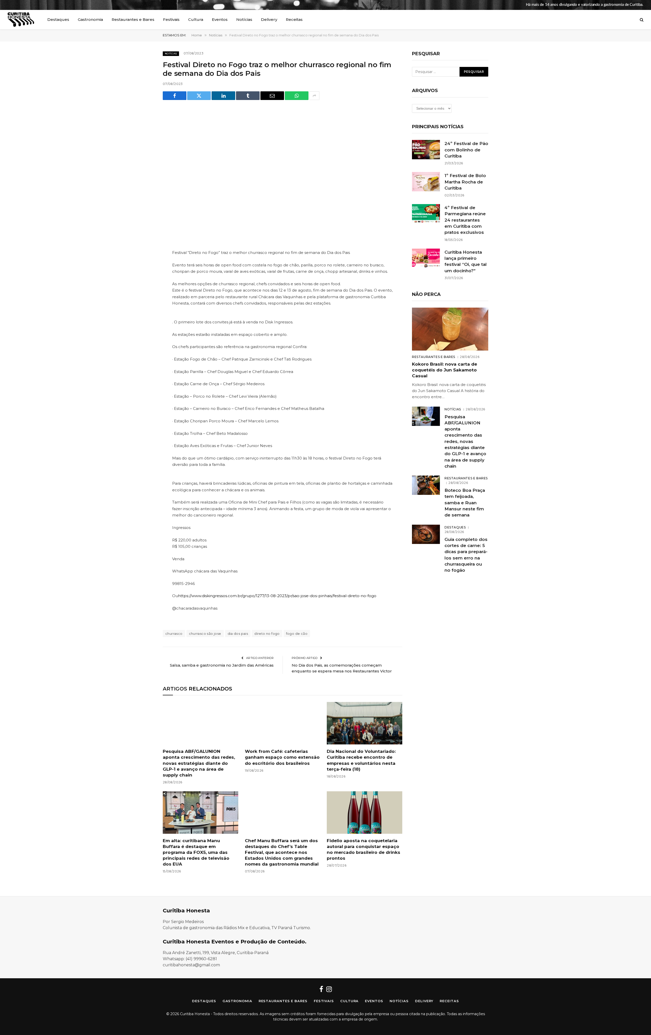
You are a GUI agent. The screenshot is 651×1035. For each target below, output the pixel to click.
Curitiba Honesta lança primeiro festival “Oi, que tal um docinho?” (466, 261)
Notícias (244, 19)
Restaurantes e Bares (133, 19)
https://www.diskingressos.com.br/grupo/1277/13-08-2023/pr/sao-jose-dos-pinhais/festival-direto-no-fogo (277, 595)
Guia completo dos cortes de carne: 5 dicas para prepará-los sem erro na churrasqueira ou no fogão (466, 555)
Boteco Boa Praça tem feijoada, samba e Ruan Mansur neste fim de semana (465, 503)
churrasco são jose (205, 633)
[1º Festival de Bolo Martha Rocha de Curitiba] (426, 181)
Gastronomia (90, 19)
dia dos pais (238, 633)
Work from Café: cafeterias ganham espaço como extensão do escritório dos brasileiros (282, 757)
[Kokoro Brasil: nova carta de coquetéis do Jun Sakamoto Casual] (450, 329)
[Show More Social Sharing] (314, 95)
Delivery (269, 19)
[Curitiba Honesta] (21, 19)
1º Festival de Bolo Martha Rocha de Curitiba (465, 182)
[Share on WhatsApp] (296, 95)
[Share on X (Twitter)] (199, 95)
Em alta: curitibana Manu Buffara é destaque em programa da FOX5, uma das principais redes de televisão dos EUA (196, 852)
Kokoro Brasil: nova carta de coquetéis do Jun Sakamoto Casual (444, 370)
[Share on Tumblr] (248, 95)
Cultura (195, 19)
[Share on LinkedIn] (223, 95)
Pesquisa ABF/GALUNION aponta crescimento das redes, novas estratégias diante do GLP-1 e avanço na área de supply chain (199, 763)
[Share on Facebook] (174, 95)
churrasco (174, 633)
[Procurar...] (641, 19)
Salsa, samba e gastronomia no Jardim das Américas (222, 665)
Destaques (58, 19)
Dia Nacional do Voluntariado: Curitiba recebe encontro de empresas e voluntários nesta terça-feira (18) (361, 760)
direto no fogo (266, 633)
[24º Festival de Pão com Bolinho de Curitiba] (426, 149)
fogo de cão (296, 633)
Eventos (220, 19)
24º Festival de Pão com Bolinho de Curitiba (466, 150)
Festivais (171, 19)
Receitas (294, 19)
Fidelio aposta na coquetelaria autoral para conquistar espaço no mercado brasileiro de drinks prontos (363, 849)
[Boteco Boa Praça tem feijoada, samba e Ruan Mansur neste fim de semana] (426, 485)
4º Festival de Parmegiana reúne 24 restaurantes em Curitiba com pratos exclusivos (465, 220)
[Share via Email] (272, 95)
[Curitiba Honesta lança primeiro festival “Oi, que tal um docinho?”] (426, 258)
